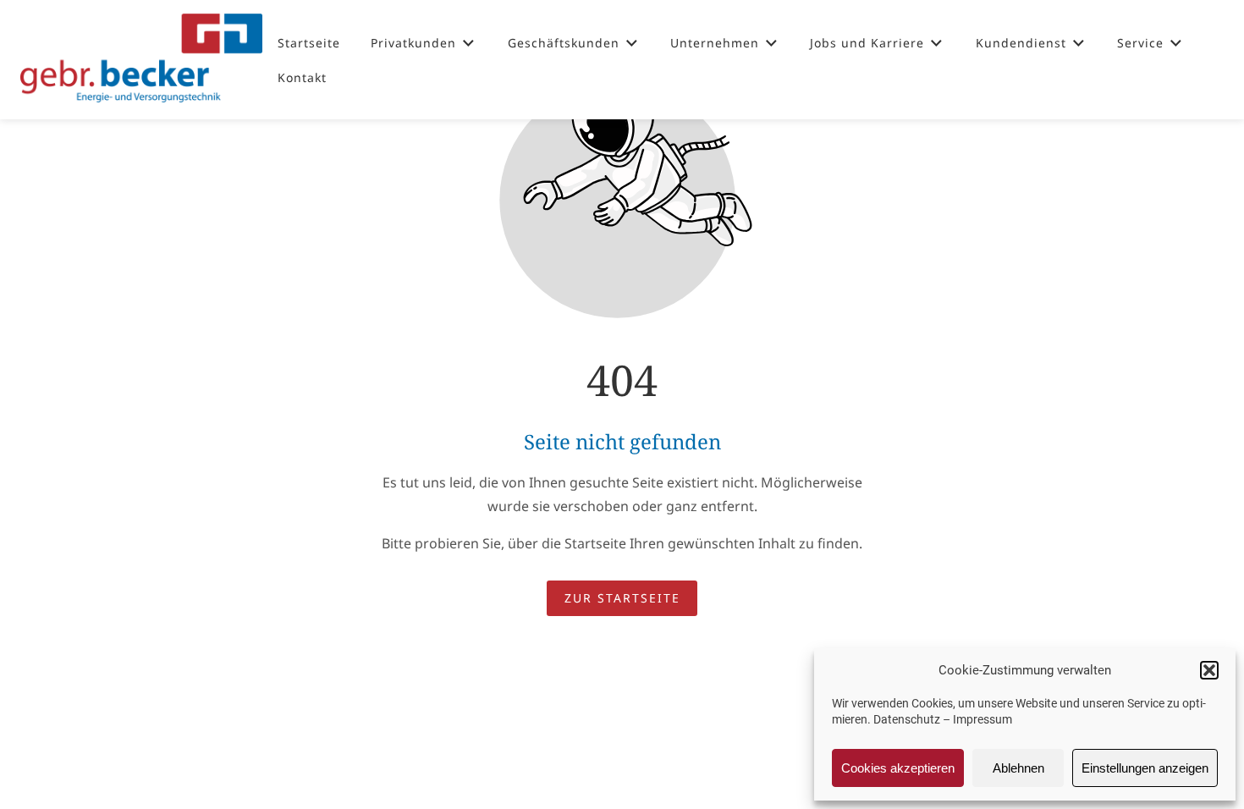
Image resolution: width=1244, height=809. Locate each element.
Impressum (982, 719)
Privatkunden (413, 43)
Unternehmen (714, 43)
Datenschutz (906, 719)
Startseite (309, 43)
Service (1140, 43)
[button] (1209, 670)
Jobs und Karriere (867, 43)
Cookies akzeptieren (898, 768)
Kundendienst (1021, 43)
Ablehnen (1018, 768)
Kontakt (302, 77)
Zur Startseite (622, 598)
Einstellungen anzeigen (1145, 768)
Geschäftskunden (563, 43)
